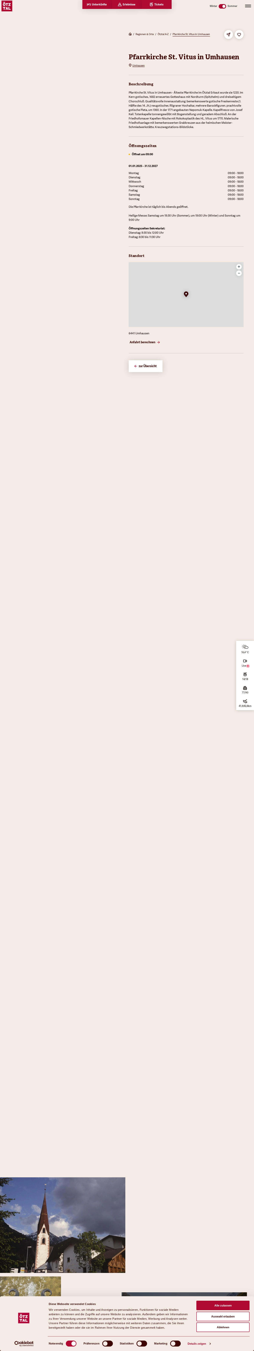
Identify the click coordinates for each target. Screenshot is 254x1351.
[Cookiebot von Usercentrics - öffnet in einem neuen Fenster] (24, 1344)
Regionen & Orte (145, 34)
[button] (186, 294)
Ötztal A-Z (163, 34)
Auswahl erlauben (223, 1316)
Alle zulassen (223, 1305)
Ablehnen (223, 1327)
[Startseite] (130, 34)
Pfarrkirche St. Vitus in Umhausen (191, 34)
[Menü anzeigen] (248, 6)
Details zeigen (197, 1343)
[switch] (107, 1344)
